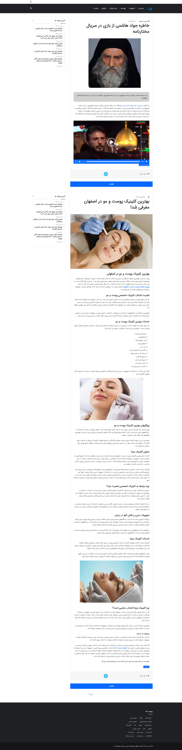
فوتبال (149, 729)
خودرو (140, 725)
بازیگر (141, 718)
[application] (111, 142)
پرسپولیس (140, 736)
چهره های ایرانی (144, 165)
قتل (144, 729)
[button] (111, 142)
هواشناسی (148, 736)
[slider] (113, 161)
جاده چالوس (148, 725)
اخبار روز (141, 8)
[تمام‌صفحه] (76, 162)
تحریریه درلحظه (143, 21)
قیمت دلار (148, 732)
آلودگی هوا (148, 718)
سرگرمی (103, 8)
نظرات (111, 184)
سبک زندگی (113, 8)
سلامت (96, 8)
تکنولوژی (132, 8)
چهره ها (123, 8)
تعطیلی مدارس (133, 721)
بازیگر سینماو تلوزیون (145, 721)
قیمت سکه (140, 732)
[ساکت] (80, 162)
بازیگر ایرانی (133, 718)
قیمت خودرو (136, 729)
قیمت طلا (131, 732)
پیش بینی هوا (130, 736)
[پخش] (147, 162)
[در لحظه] (150, 8)
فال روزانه (128, 725)
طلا (135, 725)
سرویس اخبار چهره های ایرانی (132, 105)
